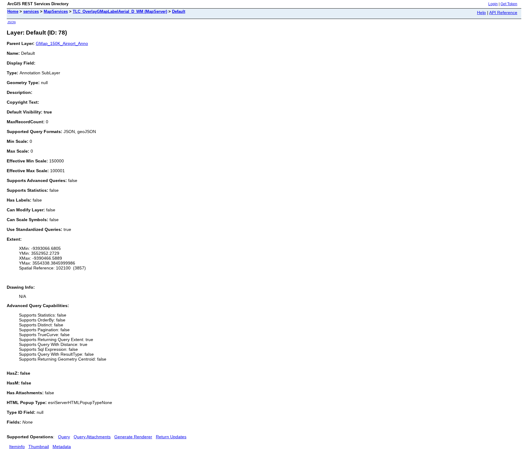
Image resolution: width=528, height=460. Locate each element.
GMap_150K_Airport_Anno (62, 43)
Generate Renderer (133, 436)
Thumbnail (38, 446)
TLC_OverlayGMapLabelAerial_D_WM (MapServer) (120, 11)
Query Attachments (92, 436)
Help (481, 12)
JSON (11, 22)
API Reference (503, 12)
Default (178, 11)
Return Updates (171, 436)
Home (12, 11)
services (31, 11)
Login (493, 4)
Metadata (62, 446)
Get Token (509, 4)
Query (64, 436)
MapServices (56, 11)
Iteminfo (17, 446)
